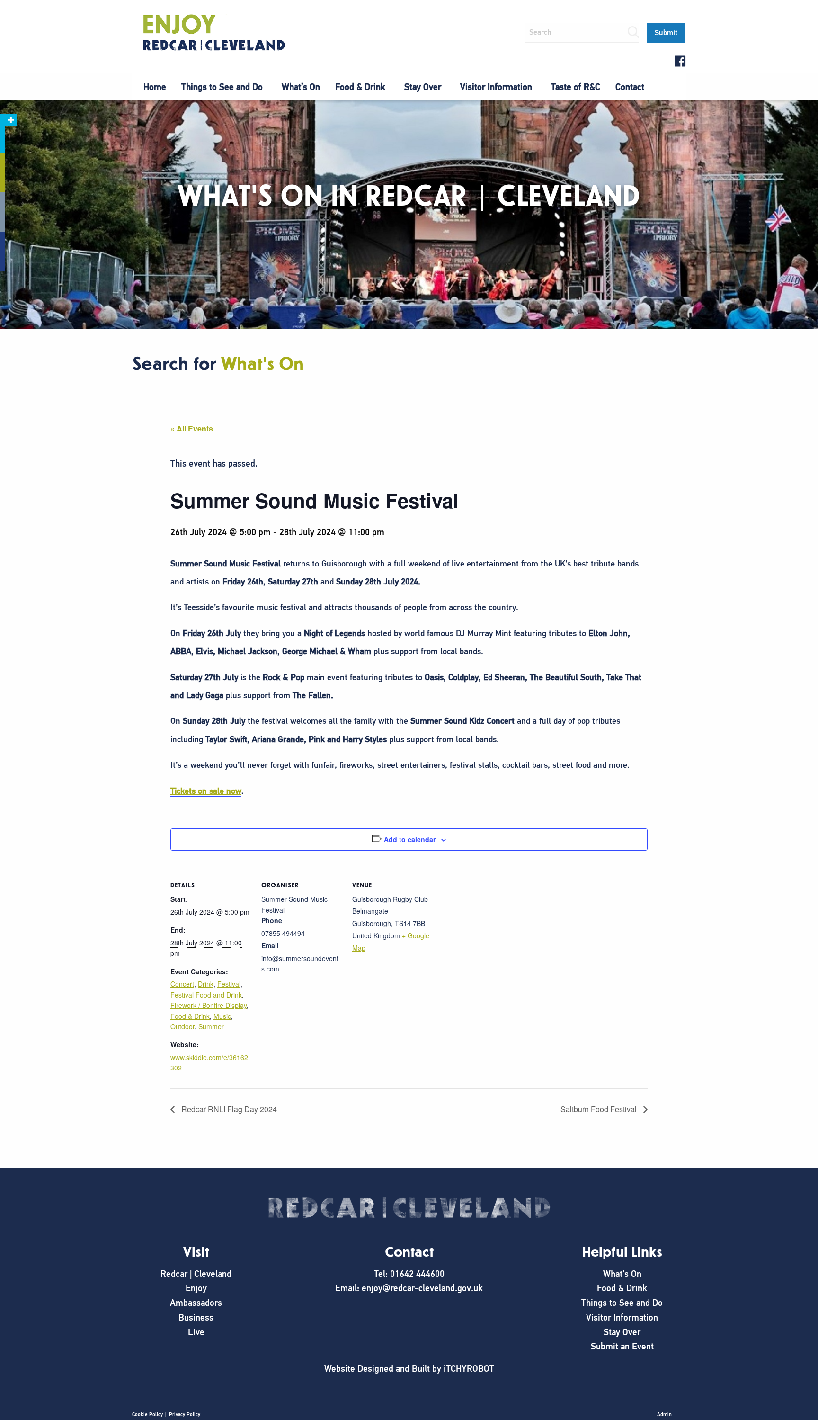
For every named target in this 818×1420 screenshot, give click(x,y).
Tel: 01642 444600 (409, 1273)
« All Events (191, 428)
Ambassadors (196, 1302)
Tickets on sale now (205, 791)
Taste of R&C (575, 86)
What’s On (301, 86)
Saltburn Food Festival (599, 1109)
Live (196, 1332)
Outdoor (182, 1026)
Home (154, 86)
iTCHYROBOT (469, 1368)
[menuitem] (155, 87)
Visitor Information (496, 86)
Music (222, 1016)
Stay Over (422, 86)
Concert (182, 984)
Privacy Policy (184, 1414)
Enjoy (196, 1288)
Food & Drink (360, 86)
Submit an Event (622, 1346)
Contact (629, 86)
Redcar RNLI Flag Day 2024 (228, 1109)
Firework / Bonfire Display (208, 1005)
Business (195, 1317)
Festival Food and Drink (206, 994)
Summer (211, 1026)
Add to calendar (410, 839)
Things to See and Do (222, 86)
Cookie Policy (147, 1414)
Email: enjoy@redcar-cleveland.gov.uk (409, 1288)
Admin (664, 1414)
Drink (205, 984)
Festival (228, 984)
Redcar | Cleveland (195, 1273)
